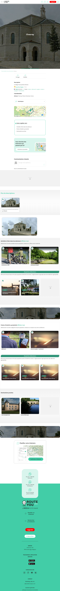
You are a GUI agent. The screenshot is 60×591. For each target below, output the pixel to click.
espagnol (16, 90)
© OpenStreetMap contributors (41, 116)
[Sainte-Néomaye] (30, 406)
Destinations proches (21, 131)
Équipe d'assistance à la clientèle (30, 590)
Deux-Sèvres (11, 71)
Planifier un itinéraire (31, 513)
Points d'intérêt (3, 71)
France (8, 71)
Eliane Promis (5, 317)
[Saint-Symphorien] (11, 406)
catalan (42, 89)
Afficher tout (25, 241)
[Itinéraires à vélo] (15, 255)
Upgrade (53, 2)
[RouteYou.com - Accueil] (6, 2)
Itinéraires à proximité (22, 149)
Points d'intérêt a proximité (22, 129)
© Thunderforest (34, 116)
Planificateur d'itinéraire (35, 459)
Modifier (25, 77)
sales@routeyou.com (30, 583)
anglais (38, 89)
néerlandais (21, 90)
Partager (18, 77)
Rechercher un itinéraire (31, 520)
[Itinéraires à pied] (44, 255)
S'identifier (30, 536)
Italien (29, 89)
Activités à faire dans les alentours (24, 126)
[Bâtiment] (15, 339)
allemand (34, 89)
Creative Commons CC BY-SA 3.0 (10, 67)
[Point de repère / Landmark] (44, 339)
